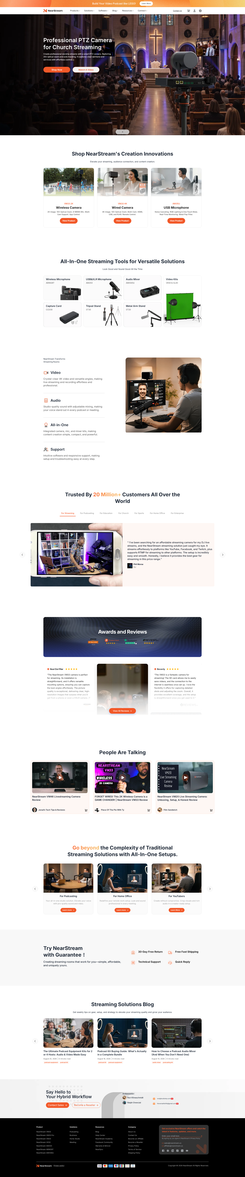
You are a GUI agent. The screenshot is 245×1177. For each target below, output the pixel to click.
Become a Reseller (135, 1142)
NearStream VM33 (43, 1132)
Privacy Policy (133, 1146)
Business (73, 1135)
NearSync (99, 1149)
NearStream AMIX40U (45, 1153)
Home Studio (75, 1139)
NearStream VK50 (43, 1142)
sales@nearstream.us (172, 1143)
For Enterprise (177, 513)
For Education (106, 513)
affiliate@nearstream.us (173, 1146)
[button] (22, 555)
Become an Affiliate (135, 1139)
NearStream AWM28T (44, 1149)
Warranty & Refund (102, 1146)
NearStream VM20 (43, 1139)
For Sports (139, 513)
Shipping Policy (134, 1153)
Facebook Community (104, 1142)
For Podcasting (87, 513)
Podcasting (74, 1132)
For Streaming (67, 513)
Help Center (100, 1135)
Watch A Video (86, 74)
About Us (132, 1132)
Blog (97, 1132)
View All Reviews (121, 711)
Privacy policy (59, 1166)
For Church (123, 513)
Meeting (73, 1142)
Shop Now (57, 74)
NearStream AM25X (44, 1146)
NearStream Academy (104, 1139)
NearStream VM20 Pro (45, 1135)
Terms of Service (135, 1149)
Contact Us (132, 1135)
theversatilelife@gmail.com (166, 1103)
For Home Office (157, 513)
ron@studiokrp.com (164, 1098)
